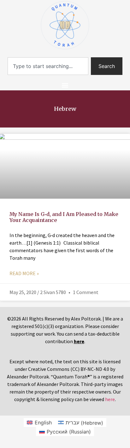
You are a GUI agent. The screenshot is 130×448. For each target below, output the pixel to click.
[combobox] (48, 66)
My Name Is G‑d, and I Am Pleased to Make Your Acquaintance (63, 217)
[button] (65, 85)
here (110, 399)
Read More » (24, 273)
